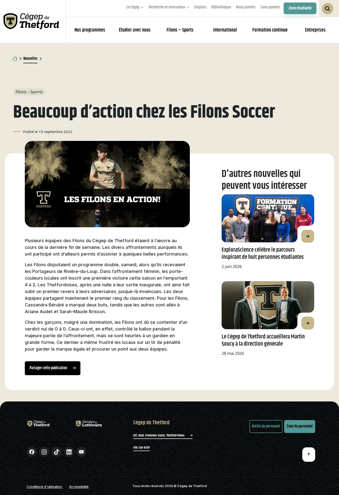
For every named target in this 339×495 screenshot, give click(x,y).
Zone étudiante (300, 8)
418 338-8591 (141, 447)
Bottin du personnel (266, 426)
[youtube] (81, 452)
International (225, 30)
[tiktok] (57, 452)
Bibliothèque (221, 7)
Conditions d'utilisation (45, 487)
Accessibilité (79, 487)
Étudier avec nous (135, 30)
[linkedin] (69, 452)
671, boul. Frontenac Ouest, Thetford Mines (159, 435)
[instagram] (44, 452)
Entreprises (315, 30)
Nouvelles (30, 59)
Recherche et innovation (167, 7)
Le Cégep (132, 7)
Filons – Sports (180, 30)
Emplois (200, 7)
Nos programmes (89, 30)
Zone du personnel (300, 426)
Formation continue (270, 30)
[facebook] (32, 452)
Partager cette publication (49, 368)
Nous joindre (245, 7)
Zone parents (270, 7)
